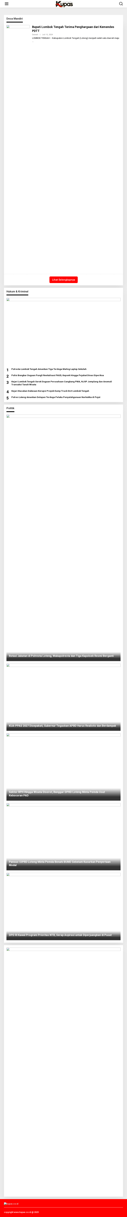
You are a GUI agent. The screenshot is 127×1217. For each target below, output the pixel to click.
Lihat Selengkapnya (63, 279)
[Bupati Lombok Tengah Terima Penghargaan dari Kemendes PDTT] (33, 41)
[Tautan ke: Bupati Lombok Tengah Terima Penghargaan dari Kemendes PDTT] (18, 148)
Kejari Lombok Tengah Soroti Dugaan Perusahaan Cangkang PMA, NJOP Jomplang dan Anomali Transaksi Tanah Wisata (61, 383)
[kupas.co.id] (64, 3)
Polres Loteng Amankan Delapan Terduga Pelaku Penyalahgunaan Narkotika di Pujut (55, 397)
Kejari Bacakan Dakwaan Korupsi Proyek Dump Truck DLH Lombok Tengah (50, 391)
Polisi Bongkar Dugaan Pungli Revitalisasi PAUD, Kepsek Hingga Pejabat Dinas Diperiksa (57, 375)
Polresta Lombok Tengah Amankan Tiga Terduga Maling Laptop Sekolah (48, 369)
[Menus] (6, 4)
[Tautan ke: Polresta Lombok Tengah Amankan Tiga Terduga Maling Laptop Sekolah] (63, 331)
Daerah (35, 35)
